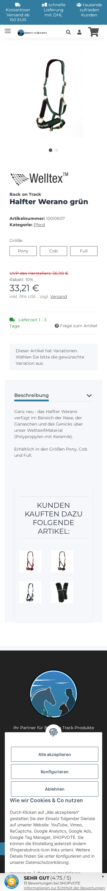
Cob (57, 251)
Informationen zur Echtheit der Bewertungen (64, 888)
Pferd (39, 224)
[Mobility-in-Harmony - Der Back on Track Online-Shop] (33, 32)
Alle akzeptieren (54, 754)
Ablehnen (54, 788)
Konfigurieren (55, 771)
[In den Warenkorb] (14, 46)
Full (87, 251)
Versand (58, 296)
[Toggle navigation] (8, 28)
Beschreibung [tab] (31, 395)
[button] (68, 32)
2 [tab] (56, 150)
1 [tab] (50, 150)
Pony (27, 251)
